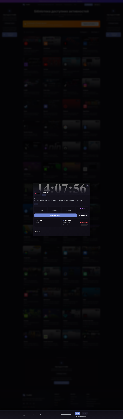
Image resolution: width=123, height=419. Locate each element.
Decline (84, 413)
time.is (37, 222)
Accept (77, 413)
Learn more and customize (81, 416)
